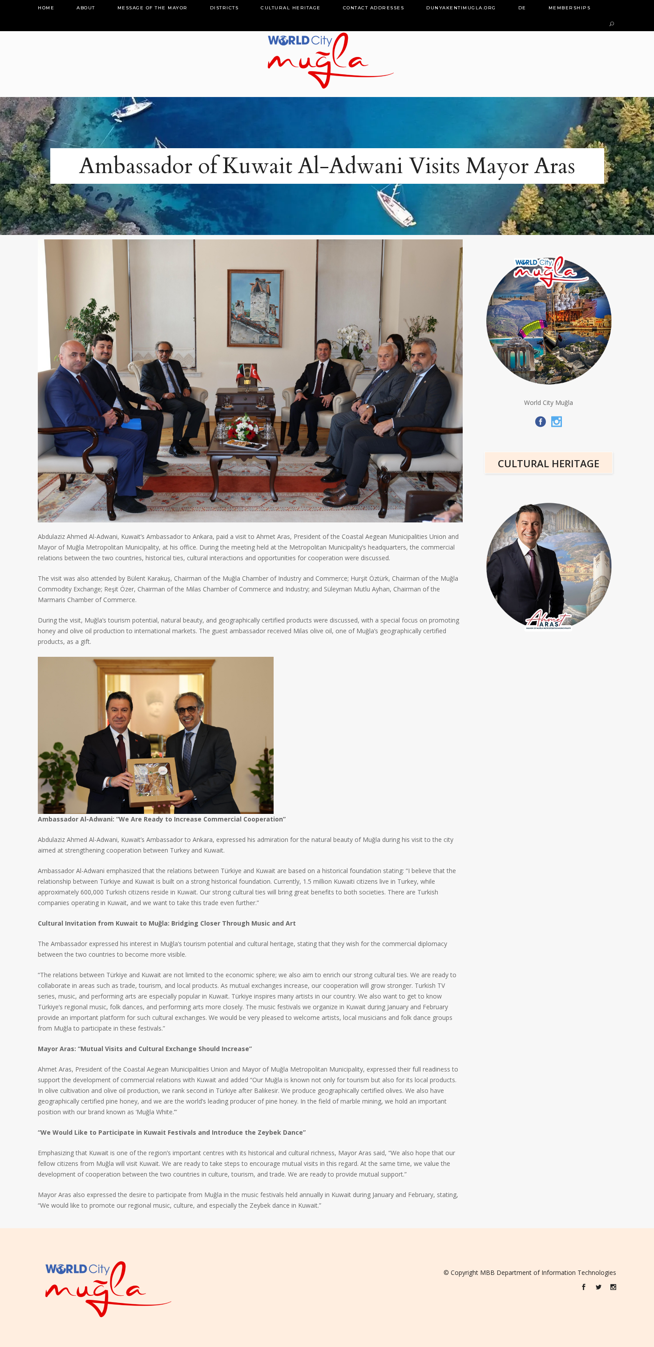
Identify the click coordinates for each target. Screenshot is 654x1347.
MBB (487, 1272)
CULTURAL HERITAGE (548, 463)
